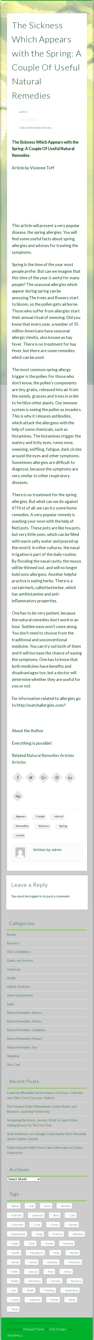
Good (14, 1243)
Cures (54, 1224)
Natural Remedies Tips (22, 1047)
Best (56, 1215)
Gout (31, 1243)
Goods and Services (20, 960)
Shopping (13, 1056)
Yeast (14, 1309)
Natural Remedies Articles (35, 127)
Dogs (39, 1234)
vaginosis (34, 1300)
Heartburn (36, 1253)
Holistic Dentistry (18, 987)
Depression (18, 1234)
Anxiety (66, 1206)
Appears (21, 816)
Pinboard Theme (34, 1329)
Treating (49, 1290)
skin (13, 1290)
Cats (72, 1215)
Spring (63, 826)
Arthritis (16, 1215)
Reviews (76, 1281)
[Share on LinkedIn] (70, 777)
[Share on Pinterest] (57, 777)
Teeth (30, 1290)
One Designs (58, 1329)
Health (11, 978)
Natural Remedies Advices (24, 1013)
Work (72, 1300)
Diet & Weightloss (19, 952)
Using (15, 1300)
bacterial (37, 1215)
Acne (47, 1206)
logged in (35, 896)
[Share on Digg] (18, 796)
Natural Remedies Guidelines (26, 1030)
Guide (49, 1243)
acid (31, 1206)
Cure (37, 1224)
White (54, 1300)
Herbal (74, 1253)
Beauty (11, 934)
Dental (73, 1224)
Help (57, 1253)
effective (78, 1234)
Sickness (44, 826)
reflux (67, 1271)
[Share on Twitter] (31, 777)
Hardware (13, 969)
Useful (20, 835)
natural (58, 816)
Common (17, 1224)
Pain (51, 1271)
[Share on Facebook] (18, 777)
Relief (14, 1281)
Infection (52, 1262)
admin (23, 112)
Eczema (57, 1234)
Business (13, 943)
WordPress (14, 1335)
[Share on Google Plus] (44, 777)
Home (33, 1262)
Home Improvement (20, 995)
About (15, 1206)
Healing (68, 1243)
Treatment (71, 1290)
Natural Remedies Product (24, 1039)
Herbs (15, 1262)
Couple (40, 816)
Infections (74, 1262)
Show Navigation (75, 43)
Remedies (22, 826)
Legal (10, 1004)
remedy (56, 1281)
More (14, 1271)
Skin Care (13, 1065)
